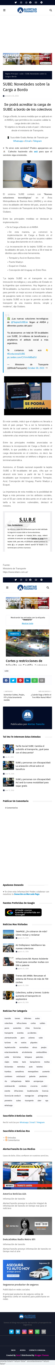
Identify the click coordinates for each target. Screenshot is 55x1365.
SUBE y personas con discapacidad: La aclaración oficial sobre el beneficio (33, 766)
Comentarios (13, 1140)
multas (47, 1062)
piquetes (33, 1043)
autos (37, 1018)
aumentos (17, 1028)
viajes (7, 1062)
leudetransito (32, 1091)
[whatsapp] (26, 2)
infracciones (22, 1023)
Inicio (13, 1350)
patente (32, 1076)
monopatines (33, 1072)
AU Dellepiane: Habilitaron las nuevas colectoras (30, 947)
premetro (8, 1101)
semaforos (19, 1072)
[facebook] (30, 2)
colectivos (9, 1023)
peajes (43, 1047)
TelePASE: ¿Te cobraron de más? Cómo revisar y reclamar (31, 933)
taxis (24, 1062)
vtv (16, 1043)
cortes (33, 1023)
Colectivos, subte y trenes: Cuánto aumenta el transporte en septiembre (32, 995)
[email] (36, 2)
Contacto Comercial (37, 1350)
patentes (39, 1057)
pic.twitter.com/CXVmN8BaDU (22, 357)
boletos (40, 1067)
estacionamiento (11, 1052)
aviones (31, 1038)
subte (7, 1057)
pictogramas (43, 1096)
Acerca (22, 1350)
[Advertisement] (27, 33)
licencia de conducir (13, 1096)
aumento (46, 1072)
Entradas (11, 1138)
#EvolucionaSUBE (16, 354)
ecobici (44, 1086)
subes (18, 1101)
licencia (45, 1091)
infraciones (18, 1091)
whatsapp (8, 1105)
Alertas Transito (35, 724)
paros (7, 1028)
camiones (8, 1076)
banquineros (35, 1062)
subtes (42, 1023)
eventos (20, 1033)
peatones (43, 1076)
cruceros (34, 1086)
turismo (8, 1043)
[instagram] (21, 2)
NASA (27, 1081)
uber (39, 1101)
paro (22, 1038)
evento (7, 1091)
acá (36, 151)
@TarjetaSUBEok (19, 322)
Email (28, 141)
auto (31, 1067)
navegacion (29, 1096)
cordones (22, 1086)
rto (6, 1081)
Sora (18, 1355)
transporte (9, 1033)
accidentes (32, 1033)
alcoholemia (27, 1052)
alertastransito (11, 1038)
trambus (8, 1072)
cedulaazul (20, 1076)
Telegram (37, 141)
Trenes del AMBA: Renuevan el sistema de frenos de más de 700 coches (32, 979)
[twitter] (15, 2)
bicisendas (9, 1067)
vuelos (23, 1043)
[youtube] (31, 1332)
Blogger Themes (42, 1355)
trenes (17, 1018)
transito (8, 1018)
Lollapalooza (16, 1081)
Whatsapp (18, 141)
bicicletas (17, 1057)
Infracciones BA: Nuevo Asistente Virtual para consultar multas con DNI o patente (32, 962)
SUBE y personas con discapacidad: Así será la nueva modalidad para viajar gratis (33, 782)
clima (27, 1028)
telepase (28, 1057)
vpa (46, 1101)
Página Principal (11, 74)
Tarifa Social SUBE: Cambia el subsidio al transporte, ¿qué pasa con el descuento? (32, 749)
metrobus (21, 1067)
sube (22, 74)
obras (34, 1047)
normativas (23, 1047)
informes (27, 1018)
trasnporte (29, 1101)
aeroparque (38, 1081)
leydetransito (10, 1047)
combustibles (41, 1052)
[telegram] (41, 2)
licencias (37, 1028)
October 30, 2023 (36, 368)
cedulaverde (10, 1086)
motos (15, 1062)
